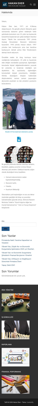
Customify (30, 402)
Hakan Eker (16, 3)
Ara (3, 221)
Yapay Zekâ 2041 (8, 265)
